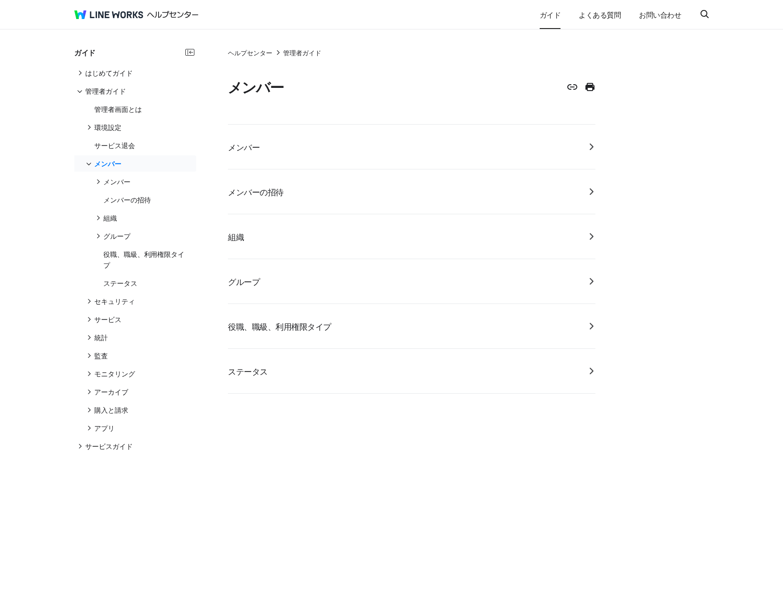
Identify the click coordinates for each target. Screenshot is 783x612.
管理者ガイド (302, 52)
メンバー (244, 147)
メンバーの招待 (256, 192)
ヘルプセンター (250, 52)
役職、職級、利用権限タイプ (279, 326)
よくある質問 (600, 14)
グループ (244, 281)
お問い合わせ (660, 14)
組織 (236, 236)
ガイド (550, 14)
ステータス (248, 371)
